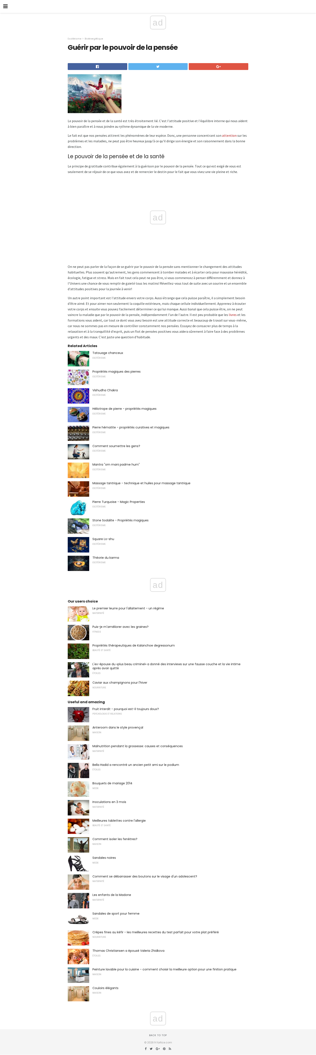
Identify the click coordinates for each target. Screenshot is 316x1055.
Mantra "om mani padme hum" (116, 464)
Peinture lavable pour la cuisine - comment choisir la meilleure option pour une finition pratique (164, 969)
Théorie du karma (105, 558)
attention (229, 135)
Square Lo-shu (103, 539)
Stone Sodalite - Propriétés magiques (120, 520)
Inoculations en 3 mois (109, 802)
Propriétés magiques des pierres (116, 371)
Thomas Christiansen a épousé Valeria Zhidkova (128, 951)
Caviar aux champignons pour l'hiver (119, 682)
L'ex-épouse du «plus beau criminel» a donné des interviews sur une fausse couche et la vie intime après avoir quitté (166, 666)
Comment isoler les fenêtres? (114, 839)
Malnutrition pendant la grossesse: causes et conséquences (137, 746)
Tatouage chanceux (107, 353)
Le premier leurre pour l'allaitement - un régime (128, 608)
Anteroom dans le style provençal (117, 727)
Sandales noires (104, 858)
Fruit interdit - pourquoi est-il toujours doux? (125, 709)
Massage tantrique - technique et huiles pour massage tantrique (141, 483)
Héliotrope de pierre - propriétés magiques (124, 409)
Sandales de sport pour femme (116, 913)
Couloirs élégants (105, 988)
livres (233, 315)
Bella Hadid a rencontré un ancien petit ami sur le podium (135, 765)
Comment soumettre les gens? (116, 446)
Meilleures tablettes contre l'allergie (119, 820)
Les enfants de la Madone (111, 895)
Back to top (158, 1035)
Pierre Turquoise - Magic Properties (118, 502)
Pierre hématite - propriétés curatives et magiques (130, 427)
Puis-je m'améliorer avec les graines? (120, 627)
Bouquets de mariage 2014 (112, 783)
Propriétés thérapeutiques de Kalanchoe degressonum (133, 645)
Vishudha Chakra (105, 390)
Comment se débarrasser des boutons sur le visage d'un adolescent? (144, 876)
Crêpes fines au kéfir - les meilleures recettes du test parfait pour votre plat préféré (155, 932)
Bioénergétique (94, 38)
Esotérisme (74, 38)
